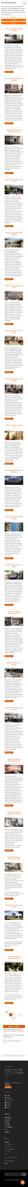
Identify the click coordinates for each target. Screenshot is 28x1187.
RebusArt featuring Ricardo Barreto (13, 957)
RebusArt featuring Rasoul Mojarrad (14, 708)
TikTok (8, 1107)
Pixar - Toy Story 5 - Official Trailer (11, 1041)
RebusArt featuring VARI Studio (13, 331)
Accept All (13, 20)
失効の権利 (7, 1124)
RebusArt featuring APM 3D (14, 426)
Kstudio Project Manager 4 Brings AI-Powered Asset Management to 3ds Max (13, 1030)
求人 (6, 1154)
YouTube (9, 1105)
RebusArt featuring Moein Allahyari (14, 379)
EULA (6, 1129)
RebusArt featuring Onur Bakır (13, 565)
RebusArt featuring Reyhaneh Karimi (13, 760)
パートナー (7, 1151)
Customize (13, 17)
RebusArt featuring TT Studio (14, 663)
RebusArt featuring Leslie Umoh (14, 180)
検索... (3, 1174)
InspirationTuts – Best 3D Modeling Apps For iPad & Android (13, 1035)
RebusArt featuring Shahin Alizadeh (14, 79)
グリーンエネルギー (9, 1149)
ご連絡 (8, 1095)
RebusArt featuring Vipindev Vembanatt (14, 813)
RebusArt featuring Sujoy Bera (14, 286)
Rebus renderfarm (9, 977)
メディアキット (8, 1144)
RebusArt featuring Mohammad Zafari (13, 858)
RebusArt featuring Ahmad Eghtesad (14, 471)
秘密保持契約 (8, 1117)
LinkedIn (9, 1102)
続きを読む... (9, 72)
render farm (11, 877)
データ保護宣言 (8, 1127)
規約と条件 (7, 1120)
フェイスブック (10, 1100)
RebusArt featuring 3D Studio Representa (14, 131)
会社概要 (7, 1142)
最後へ (14, 1018)
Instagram (9, 1098)
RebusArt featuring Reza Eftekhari (13, 29)
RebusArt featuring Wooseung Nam (13, 612)
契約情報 (7, 1122)
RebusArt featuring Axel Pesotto (14, 906)
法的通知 (7, 1132)
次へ (21, 1014)
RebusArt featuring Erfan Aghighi (14, 517)
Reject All (13, 23)
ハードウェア (8, 1146)
